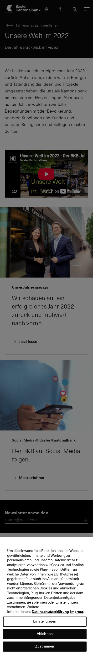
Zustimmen (44, 646)
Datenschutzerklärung (50, 611)
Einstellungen (44, 621)
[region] (46, 595)
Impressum (79, 611)
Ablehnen (45, 633)
